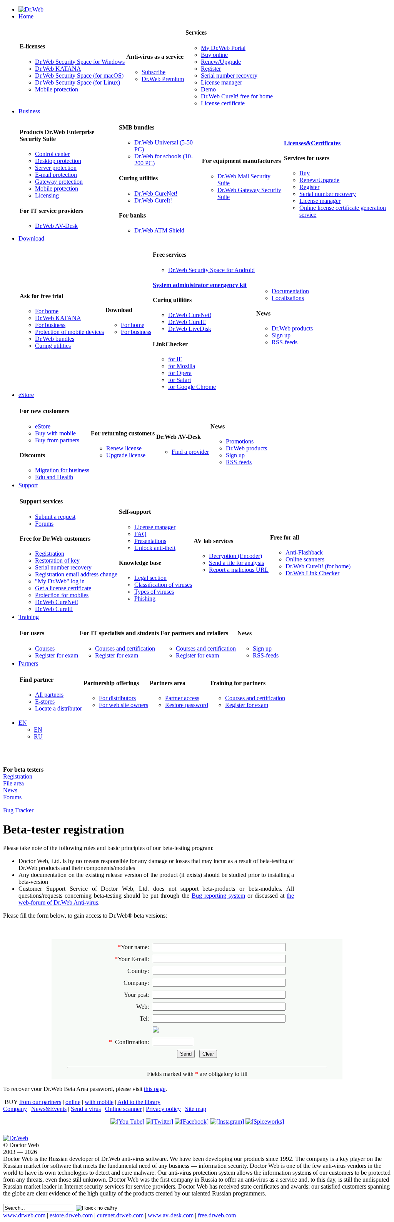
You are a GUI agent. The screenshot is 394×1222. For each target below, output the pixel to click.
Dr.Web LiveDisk (189, 328)
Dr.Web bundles (54, 338)
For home (46, 311)
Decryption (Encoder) (235, 556)
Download (31, 238)
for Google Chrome (192, 387)
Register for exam (56, 655)
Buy (304, 173)
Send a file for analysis (236, 563)
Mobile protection (56, 89)
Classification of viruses (163, 584)
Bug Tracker (18, 810)
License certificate (223, 103)
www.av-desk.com (171, 1215)
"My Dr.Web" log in (60, 581)
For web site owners (123, 705)
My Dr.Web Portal (223, 48)
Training (28, 617)
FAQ (140, 534)
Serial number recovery (229, 75)
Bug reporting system (218, 895)
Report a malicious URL (239, 569)
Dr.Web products (292, 328)
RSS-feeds (284, 342)
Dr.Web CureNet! (155, 193)
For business (50, 325)
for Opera (180, 373)
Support (28, 485)
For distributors (117, 698)
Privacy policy (163, 1109)
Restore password (186, 705)
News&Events (49, 1109)
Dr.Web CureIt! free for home (237, 96)
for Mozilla (181, 366)
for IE (175, 359)
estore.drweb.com (71, 1215)
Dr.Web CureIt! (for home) (318, 566)
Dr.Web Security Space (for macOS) (79, 75)
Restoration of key (57, 560)
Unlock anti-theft (154, 548)
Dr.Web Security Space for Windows (80, 61)
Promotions (240, 441)
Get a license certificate (63, 588)
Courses (45, 648)
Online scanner (123, 1109)
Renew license (124, 448)
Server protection (56, 167)
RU (38, 736)
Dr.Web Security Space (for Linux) (77, 82)
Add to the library (138, 1102)
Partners (28, 663)
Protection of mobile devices (69, 332)
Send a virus (86, 1109)
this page (154, 1089)
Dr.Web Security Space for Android (211, 270)
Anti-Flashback (304, 552)
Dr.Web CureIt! (153, 200)
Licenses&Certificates (312, 143)
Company (15, 1109)
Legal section (150, 577)
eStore (26, 395)
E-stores (45, 701)
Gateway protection (59, 181)
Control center (52, 154)
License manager (221, 82)
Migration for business (62, 470)
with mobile (99, 1102)
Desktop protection (58, 161)
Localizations (288, 298)
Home (25, 16)
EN (22, 722)
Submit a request (55, 516)
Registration (49, 553)
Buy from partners (57, 440)
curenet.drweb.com (120, 1215)
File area (13, 783)
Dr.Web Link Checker (312, 573)
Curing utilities (53, 345)
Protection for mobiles (61, 595)
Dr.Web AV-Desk (56, 225)
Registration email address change (76, 574)
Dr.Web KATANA (58, 68)
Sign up (281, 335)
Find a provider (190, 451)
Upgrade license (125, 455)
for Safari (179, 380)
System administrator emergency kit (200, 285)
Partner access (182, 698)
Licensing (47, 195)
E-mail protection (56, 174)
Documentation (290, 291)
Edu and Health (54, 477)
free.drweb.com (217, 1215)
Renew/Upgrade (221, 61)
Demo (208, 89)
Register (211, 68)
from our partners (40, 1102)
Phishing (144, 598)
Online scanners (304, 559)
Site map (195, 1109)
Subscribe (153, 72)
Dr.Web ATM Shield (159, 230)
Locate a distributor (58, 708)
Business (29, 111)
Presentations (150, 541)
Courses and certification (125, 648)
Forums (44, 523)
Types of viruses (154, 591)
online (72, 1102)
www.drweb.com (24, 1215)
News (10, 790)
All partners (49, 694)
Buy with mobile (55, 433)
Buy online (214, 54)
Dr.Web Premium (163, 79)
